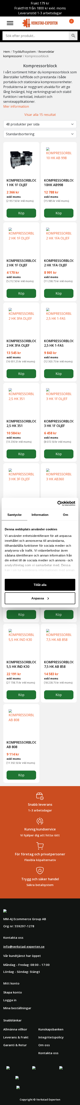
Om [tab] (65, 514)
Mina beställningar (17, 1008)
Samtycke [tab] (14, 514)
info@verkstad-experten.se (24, 946)
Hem (6, 52)
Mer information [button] (16, 106)
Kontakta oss (48, 1053)
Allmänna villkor (15, 1029)
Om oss (44, 1045)
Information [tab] (40, 514)
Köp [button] (21, 213)
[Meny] (10, 23)
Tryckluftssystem (24, 52)
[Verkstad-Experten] (40, 21)
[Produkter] (67, 23)
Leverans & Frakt (16, 1037)
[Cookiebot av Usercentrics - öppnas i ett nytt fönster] (57, 503)
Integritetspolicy (51, 1037)
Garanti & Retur (15, 1045)
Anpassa (37, 598)
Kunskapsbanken (50, 1029)
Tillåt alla (40, 585)
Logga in (9, 1000)
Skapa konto (12, 992)
